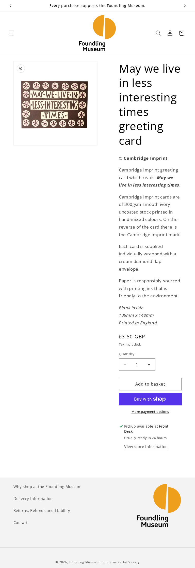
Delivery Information (33, 498)
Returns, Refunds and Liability (41, 510)
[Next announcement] (184, 5)
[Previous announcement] (10, 5)
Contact (20, 522)
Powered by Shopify (123, 562)
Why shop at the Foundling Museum (47, 486)
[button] (11, 33)
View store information (146, 446)
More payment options (150, 412)
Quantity (126, 353)
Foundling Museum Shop (88, 562)
